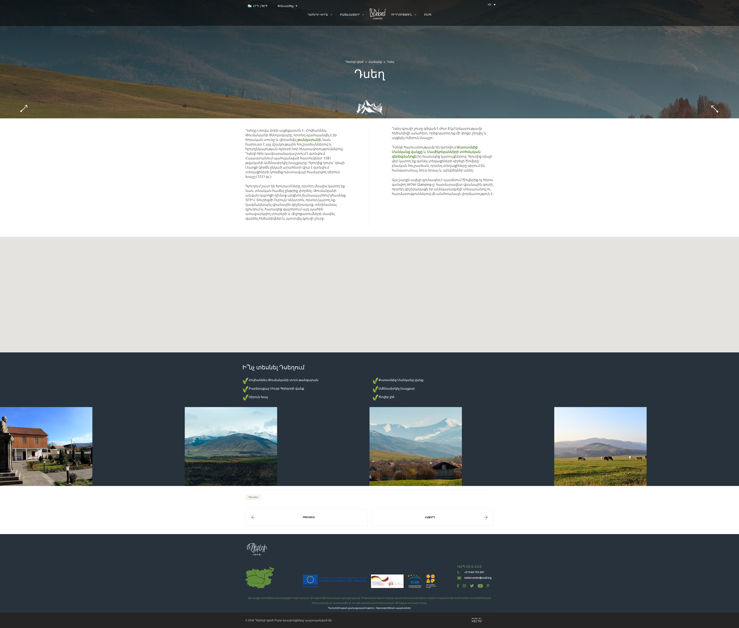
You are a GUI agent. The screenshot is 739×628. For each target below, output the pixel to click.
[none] (490, 4)
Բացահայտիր (350, 15)
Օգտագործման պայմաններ (393, 608)
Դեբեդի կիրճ (264, 620)
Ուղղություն (401, 15)
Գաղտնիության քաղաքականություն (351, 608)
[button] (369, 293)
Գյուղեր (253, 497)
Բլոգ (427, 15)
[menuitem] (490, 4)
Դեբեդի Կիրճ (318, 15)
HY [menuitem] (490, 4)
